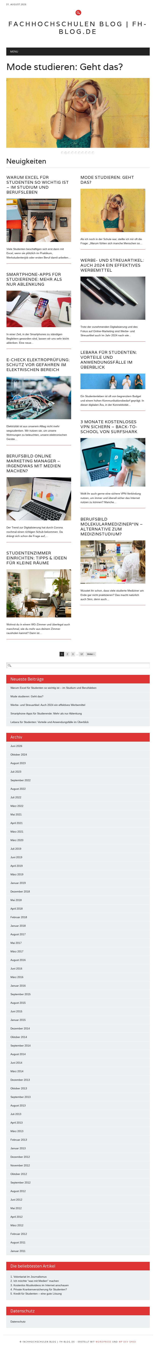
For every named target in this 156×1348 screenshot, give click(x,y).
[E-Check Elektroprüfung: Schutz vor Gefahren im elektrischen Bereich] (38, 418)
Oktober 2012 (18, 1173)
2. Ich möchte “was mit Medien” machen (34, 1280)
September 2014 (20, 1045)
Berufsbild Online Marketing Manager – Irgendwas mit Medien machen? (33, 463)
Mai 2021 (16, 814)
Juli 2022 (15, 797)
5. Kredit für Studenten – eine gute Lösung (36, 1293)
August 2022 (18, 788)
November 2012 (20, 1165)
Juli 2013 (15, 1114)
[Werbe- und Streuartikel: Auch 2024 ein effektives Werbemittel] (112, 318)
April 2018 (16, 908)
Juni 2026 (16, 746)
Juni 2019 (16, 857)
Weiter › (90, 654)
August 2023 (18, 763)
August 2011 (17, 1242)
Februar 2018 (18, 917)
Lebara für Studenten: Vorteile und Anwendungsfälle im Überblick (108, 360)
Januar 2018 (18, 925)
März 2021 (16, 831)
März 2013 (16, 1131)
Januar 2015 (18, 1019)
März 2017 (16, 951)
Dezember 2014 (20, 1028)
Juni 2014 (16, 1062)
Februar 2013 (18, 1139)
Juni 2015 (16, 1011)
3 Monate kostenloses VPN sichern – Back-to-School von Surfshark (109, 426)
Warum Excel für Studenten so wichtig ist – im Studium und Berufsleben (37, 185)
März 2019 (16, 874)
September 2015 (20, 994)
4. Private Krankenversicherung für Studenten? (38, 1289)
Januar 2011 (17, 1251)
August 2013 (18, 1105)
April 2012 (16, 1216)
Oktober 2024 (18, 754)
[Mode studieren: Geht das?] (112, 231)
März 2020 (16, 840)
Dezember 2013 (20, 1079)
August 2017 (18, 934)
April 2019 (16, 865)
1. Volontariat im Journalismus (28, 1276)
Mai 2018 (16, 900)
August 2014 (18, 1054)
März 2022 (16, 805)
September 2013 (20, 1096)
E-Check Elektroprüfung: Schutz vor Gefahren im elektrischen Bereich (38, 364)
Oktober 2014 (18, 1037)
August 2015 (18, 1002)
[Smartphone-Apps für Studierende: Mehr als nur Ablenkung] (38, 326)
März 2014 (16, 1071)
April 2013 (16, 1122)
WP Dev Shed (127, 1341)
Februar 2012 (18, 1233)
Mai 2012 (16, 1208)
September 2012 (20, 1182)
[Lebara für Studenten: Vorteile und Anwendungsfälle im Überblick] (112, 388)
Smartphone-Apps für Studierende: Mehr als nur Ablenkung (34, 279)
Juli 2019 (15, 848)
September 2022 (20, 780)
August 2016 (18, 959)
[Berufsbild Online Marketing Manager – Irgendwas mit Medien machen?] (38, 519)
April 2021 (16, 823)
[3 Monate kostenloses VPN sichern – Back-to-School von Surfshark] (112, 485)
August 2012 (18, 1191)
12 (81, 654)
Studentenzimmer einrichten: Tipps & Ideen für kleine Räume (36, 557)
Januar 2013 (18, 1148)
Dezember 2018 (20, 891)
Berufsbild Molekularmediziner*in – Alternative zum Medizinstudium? (111, 527)
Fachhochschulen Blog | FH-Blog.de (78, 28)
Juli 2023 (15, 771)
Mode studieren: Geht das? (62, 67)
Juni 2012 (16, 1199)
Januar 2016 (18, 985)
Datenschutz (17, 1321)
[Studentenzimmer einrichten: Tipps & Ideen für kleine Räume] (38, 616)
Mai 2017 (16, 942)
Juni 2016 (16, 968)
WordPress (103, 1341)
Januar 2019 (18, 882)
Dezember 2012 (20, 1156)
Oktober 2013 (18, 1088)
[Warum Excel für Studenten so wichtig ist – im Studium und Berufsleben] (38, 241)
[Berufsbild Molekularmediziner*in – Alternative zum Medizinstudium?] (112, 582)
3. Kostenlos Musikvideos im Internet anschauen (39, 1285)
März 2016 (16, 977)
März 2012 (16, 1225)
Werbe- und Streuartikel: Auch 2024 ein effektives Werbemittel (112, 265)
